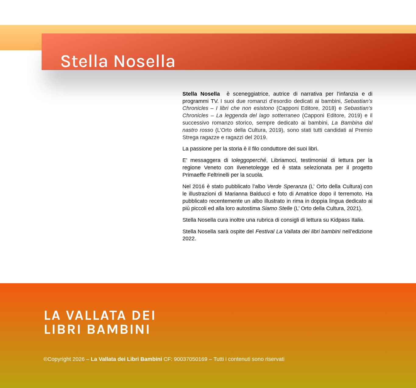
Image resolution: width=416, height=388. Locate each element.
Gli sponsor (279, 12)
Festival (86, 12)
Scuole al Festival (127, 12)
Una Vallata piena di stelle (230, 12)
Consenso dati (343, 12)
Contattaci (310, 12)
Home (63, 12)
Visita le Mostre (177, 12)
